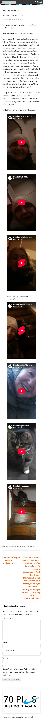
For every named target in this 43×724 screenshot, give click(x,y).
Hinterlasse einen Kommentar (13, 19)
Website (6, 658)
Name (6, 642)
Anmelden (28, 717)
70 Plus (32, 546)
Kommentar (8, 618)
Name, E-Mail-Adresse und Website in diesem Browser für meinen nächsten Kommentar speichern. (20, 672)
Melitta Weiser (7, 15)
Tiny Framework (17, 717)
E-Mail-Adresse (9, 650)
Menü (39, 2)
